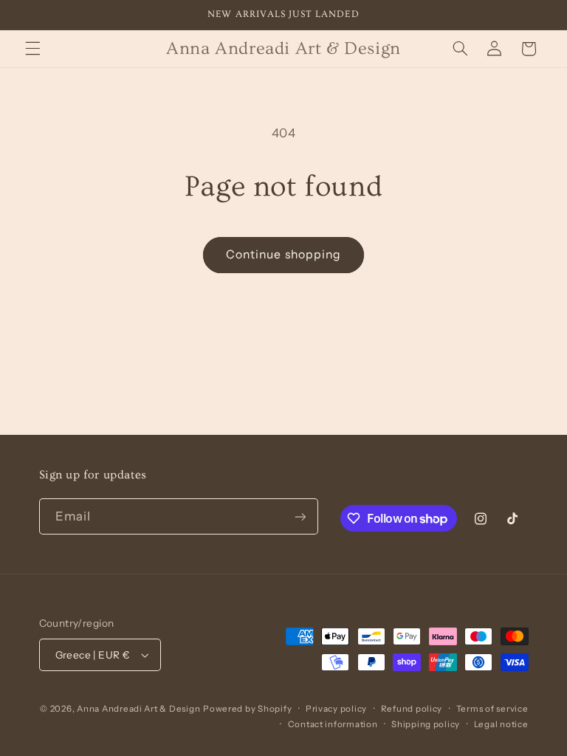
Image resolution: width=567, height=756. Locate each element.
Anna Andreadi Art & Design (138, 709)
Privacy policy (336, 709)
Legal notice (501, 724)
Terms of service (492, 709)
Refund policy (412, 709)
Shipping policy (425, 724)
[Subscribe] (300, 516)
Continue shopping (283, 254)
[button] (32, 49)
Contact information (333, 724)
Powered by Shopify (247, 709)
